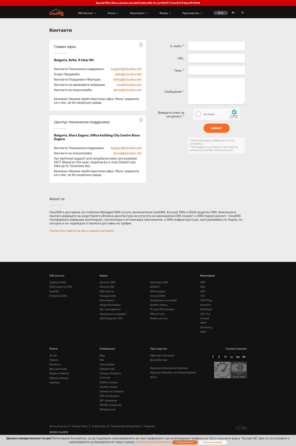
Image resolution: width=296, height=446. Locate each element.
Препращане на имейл (163, 300)
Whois (153, 377)
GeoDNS (54, 291)
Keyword (205, 304)
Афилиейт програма (162, 355)
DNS (202, 282)
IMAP (203, 331)
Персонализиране (212, 442)
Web (202, 286)
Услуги (112, 13)
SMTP (203, 322)
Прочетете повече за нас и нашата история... (82, 231)
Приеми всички (185, 442)
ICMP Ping (206, 300)
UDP (202, 291)
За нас (53, 355)
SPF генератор (108, 400)
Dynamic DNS (107, 282)
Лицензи (149, 426)
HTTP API (105, 378)
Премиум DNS (57, 282)
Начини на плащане (111, 391)
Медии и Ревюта (59, 373)
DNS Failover (107, 291)
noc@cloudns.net (129, 85)
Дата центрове (58, 368)
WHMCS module (109, 382)
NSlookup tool (107, 409)
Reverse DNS (107, 286)
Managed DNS (108, 295)
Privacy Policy (80, 426)
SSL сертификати (110, 309)
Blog (102, 355)
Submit (216, 128)
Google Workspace (110, 304)
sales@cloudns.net (128, 74)
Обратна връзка (58, 378)
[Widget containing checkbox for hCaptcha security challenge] (216, 114)
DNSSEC (155, 286)
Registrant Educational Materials (169, 368)
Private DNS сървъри (162, 309)
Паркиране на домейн (113, 314)
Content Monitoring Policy (126, 426)
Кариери (54, 382)
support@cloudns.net (126, 69)
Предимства (107, 368)
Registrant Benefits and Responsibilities (173, 372)
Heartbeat (206, 309)
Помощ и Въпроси (110, 373)
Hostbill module (108, 387)
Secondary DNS (159, 282)
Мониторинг (137, 13)
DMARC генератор (110, 405)
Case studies (107, 364)
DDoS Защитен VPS (111, 318)
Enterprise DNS (58, 295)
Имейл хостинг (159, 318)
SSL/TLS (205, 314)
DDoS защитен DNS (60, 286)
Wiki (102, 359)
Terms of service (58, 426)
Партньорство (190, 13)
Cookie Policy (99, 426)
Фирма (163, 13)
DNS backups (157, 291)
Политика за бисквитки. (153, 442)
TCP (202, 295)
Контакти (55, 364)
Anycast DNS (157, 295)
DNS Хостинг (85, 13)
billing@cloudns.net (127, 79)
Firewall (204, 318)
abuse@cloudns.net (127, 90)
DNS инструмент (110, 395)
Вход (220, 13)
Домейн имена (158, 304)
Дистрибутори (158, 359)
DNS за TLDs (157, 314)
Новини (53, 359)
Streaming (206, 327)
